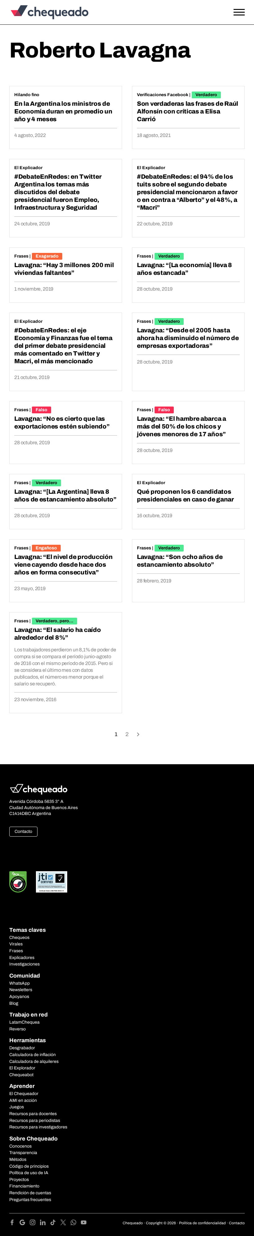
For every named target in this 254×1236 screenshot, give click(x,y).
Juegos (16, 1107)
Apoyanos (19, 996)
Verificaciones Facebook (162, 94)
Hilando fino (26, 94)
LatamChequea (24, 1022)
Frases (21, 256)
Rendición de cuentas (30, 1193)
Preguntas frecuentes (30, 1199)
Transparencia (23, 1152)
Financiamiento (24, 1186)
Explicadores (21, 957)
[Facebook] (14, 1223)
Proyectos (19, 1179)
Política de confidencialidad (202, 1223)
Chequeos (19, 937)
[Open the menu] (239, 12)
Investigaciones (24, 964)
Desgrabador (22, 1048)
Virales (16, 944)
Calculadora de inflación (32, 1054)
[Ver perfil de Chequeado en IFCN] (18, 882)
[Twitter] (65, 1223)
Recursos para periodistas (34, 1120)
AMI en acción (23, 1100)
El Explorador (22, 1068)
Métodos (17, 1159)
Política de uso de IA (28, 1172)
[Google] (25, 1223)
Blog (13, 1003)
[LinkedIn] (45, 1223)
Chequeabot (21, 1074)
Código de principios (29, 1166)
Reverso (17, 1029)
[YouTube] (83, 1223)
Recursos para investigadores (38, 1127)
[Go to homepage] (38, 12)
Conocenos (20, 1146)
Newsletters (20, 989)
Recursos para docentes (33, 1113)
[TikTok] (55, 1223)
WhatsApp (19, 983)
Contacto (23, 831)
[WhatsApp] (76, 1223)
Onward (138, 733)
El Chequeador (23, 1093)
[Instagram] (35, 1223)
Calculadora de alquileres (34, 1061)
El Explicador (28, 167)
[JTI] (52, 882)
